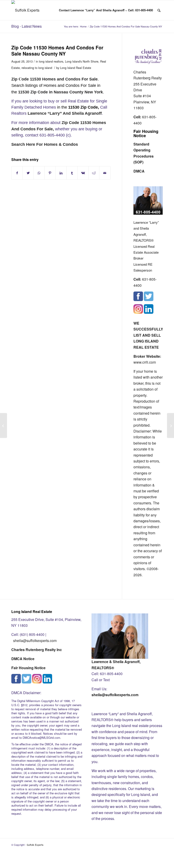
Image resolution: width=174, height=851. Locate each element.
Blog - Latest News (26, 26)
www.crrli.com (144, 362)
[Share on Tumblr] (72, 172)
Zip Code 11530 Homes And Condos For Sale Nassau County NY (57, 50)
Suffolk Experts (35, 844)
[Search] (159, 10)
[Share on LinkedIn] (61, 172)
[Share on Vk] (82, 172)
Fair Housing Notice (145, 133)
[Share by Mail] (104, 172)
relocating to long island (37, 68)
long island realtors (51, 61)
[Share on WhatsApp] (39, 172)
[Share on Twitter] (28, 172)
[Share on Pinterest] (50, 172)
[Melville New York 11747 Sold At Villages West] (3, 425)
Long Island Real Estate (75, 68)
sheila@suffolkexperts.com (35, 640)
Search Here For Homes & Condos (44, 144)
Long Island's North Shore (81, 61)
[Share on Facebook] (17, 172)
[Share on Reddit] (94, 172)
